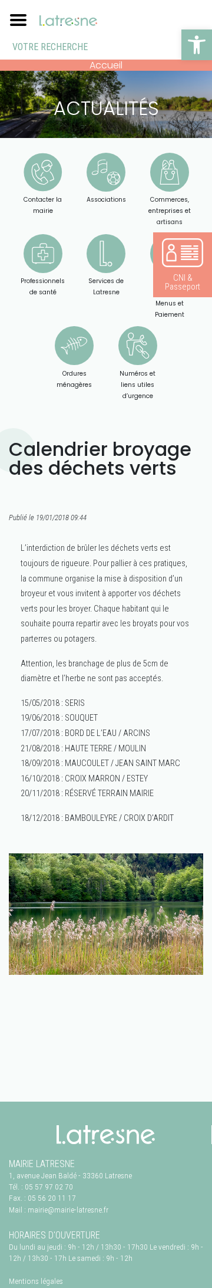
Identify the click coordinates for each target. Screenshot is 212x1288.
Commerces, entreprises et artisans (169, 210)
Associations (106, 199)
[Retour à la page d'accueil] (106, 1134)
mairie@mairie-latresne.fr (68, 1209)
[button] (196, 44)
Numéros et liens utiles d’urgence (137, 384)
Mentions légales (36, 1281)
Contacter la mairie (43, 205)
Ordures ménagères (74, 379)
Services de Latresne (106, 287)
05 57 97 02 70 (49, 1186)
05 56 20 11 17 (52, 1197)
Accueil (106, 65)
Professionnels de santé (43, 287)
